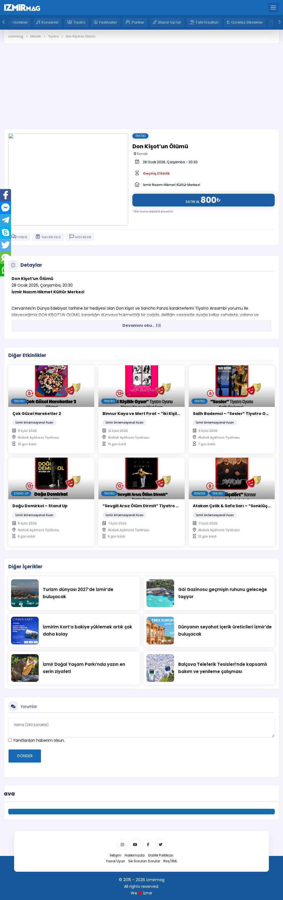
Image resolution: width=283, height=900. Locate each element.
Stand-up (21, 493)
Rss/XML (170, 861)
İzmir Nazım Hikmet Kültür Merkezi (171, 184)
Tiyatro (80, 22)
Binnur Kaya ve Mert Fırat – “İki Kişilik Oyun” (149, 413)
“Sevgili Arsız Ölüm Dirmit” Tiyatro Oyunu (146, 506)
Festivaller (108, 22)
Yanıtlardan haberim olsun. (38, 740)
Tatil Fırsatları (207, 22)
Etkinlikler (20, 22)
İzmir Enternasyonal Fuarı (34, 422)
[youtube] (135, 844)
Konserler (50, 22)
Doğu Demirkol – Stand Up (39, 506)
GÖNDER (25, 756)
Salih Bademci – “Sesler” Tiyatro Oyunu (234, 413)
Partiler (138, 22)
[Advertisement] (141, 82)
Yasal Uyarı (115, 861)
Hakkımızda (135, 855)
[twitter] (160, 844)
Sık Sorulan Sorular (144, 861)
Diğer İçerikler (25, 566)
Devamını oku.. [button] (138, 325)
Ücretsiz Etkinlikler (247, 22)
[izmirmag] (22, 7)
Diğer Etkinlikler (27, 355)
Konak (141, 153)
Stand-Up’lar (169, 22)
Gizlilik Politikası (160, 855)
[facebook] (147, 844)
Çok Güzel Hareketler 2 (36, 413)
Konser (199, 493)
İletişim (115, 855)
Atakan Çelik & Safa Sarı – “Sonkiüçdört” (236, 506)
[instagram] (122, 844)
